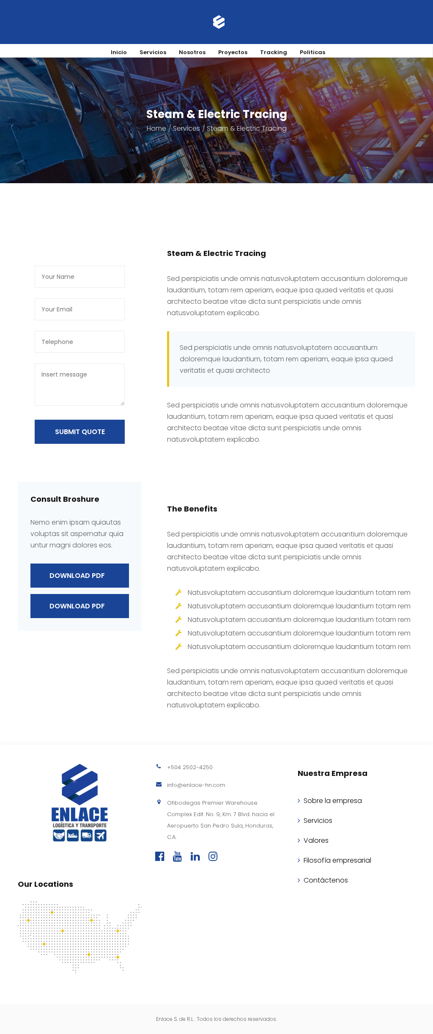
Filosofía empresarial (337, 860)
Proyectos (232, 52)
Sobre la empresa (333, 801)
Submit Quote (80, 432)
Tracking (273, 52)
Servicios (153, 52)
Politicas (312, 52)
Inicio (119, 52)
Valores (316, 840)
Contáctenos (326, 880)
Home (156, 128)
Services (186, 128)
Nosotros (192, 52)
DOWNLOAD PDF (77, 575)
